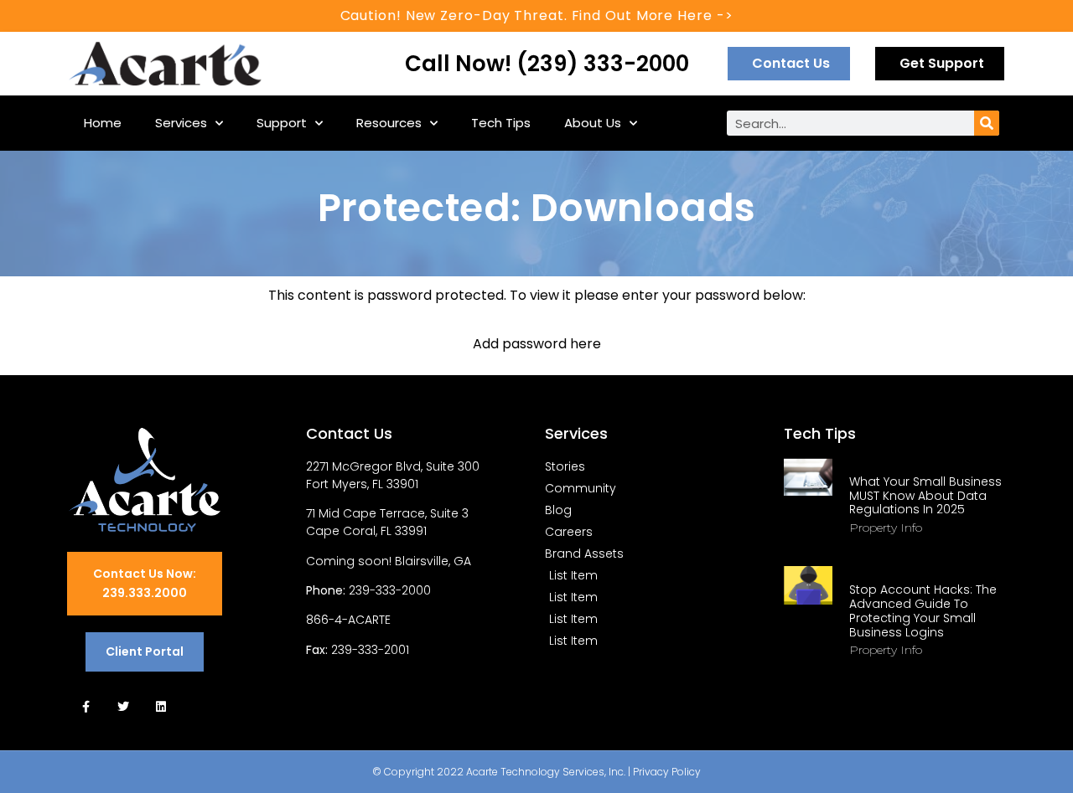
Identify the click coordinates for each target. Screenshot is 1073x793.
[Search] (986, 123)
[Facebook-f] (86, 707)
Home (103, 122)
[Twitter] (124, 707)
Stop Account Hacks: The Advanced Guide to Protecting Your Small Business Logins (923, 610)
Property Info (885, 527)
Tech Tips (501, 122)
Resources (389, 122)
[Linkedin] (161, 707)
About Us (592, 122)
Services (181, 122)
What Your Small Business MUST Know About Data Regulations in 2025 (925, 495)
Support (282, 122)
